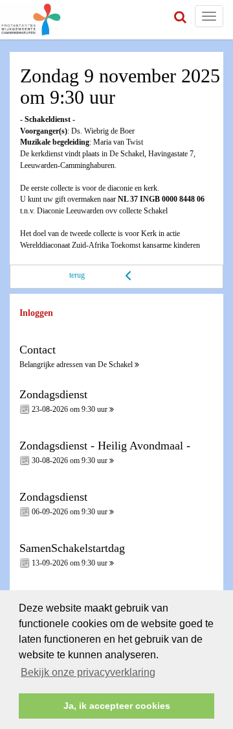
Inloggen (36, 313)
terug (77, 275)
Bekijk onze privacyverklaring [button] (88, 672)
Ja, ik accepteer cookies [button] (116, 705)
